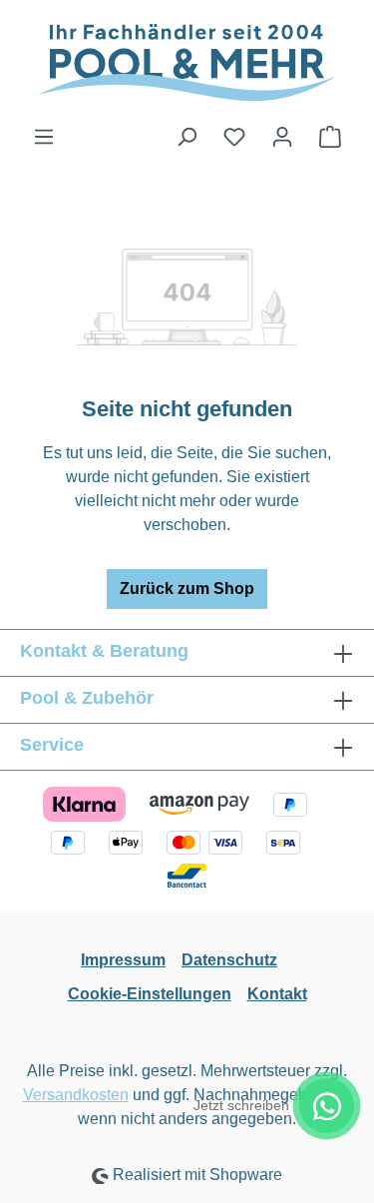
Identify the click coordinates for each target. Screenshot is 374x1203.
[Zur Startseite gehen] (187, 62)
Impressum (123, 959)
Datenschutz (229, 959)
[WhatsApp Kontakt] (326, 1105)
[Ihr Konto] (282, 137)
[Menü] (44, 137)
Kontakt (277, 993)
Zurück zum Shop (187, 588)
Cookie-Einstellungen (149, 993)
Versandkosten (76, 1094)
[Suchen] (186, 137)
